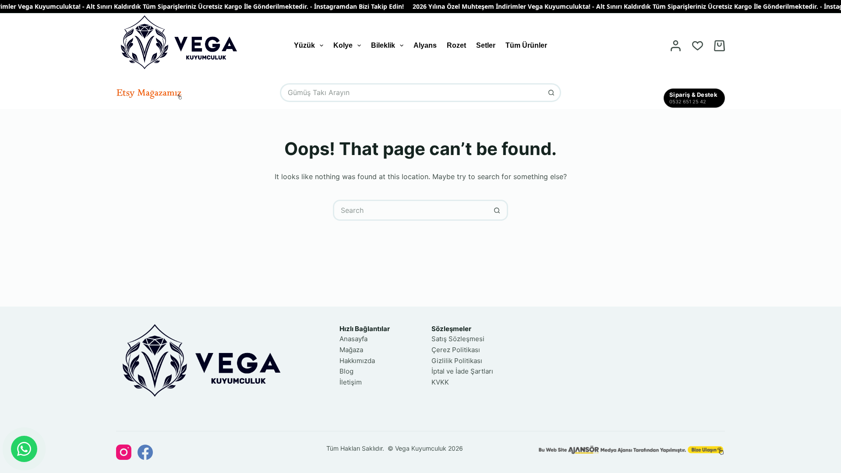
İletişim (350, 382)
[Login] (675, 45)
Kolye (343, 45)
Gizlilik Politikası (456, 361)
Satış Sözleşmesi (457, 339)
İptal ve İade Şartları (462, 371)
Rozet (456, 45)
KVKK (440, 382)
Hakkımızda (357, 361)
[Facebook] (145, 452)
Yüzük (304, 45)
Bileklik (383, 45)
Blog (346, 371)
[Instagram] (123, 452)
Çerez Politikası (455, 350)
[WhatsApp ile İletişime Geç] (24, 449)
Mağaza (351, 350)
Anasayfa (353, 339)
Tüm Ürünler (526, 45)
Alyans (425, 45)
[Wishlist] (697, 45)
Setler (485, 45)
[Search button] (551, 92)
